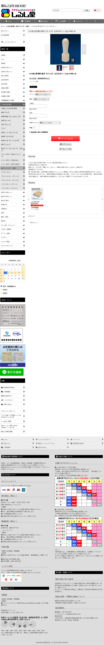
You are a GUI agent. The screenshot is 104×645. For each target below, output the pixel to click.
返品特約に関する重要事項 (39, 132)
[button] (95, 21)
